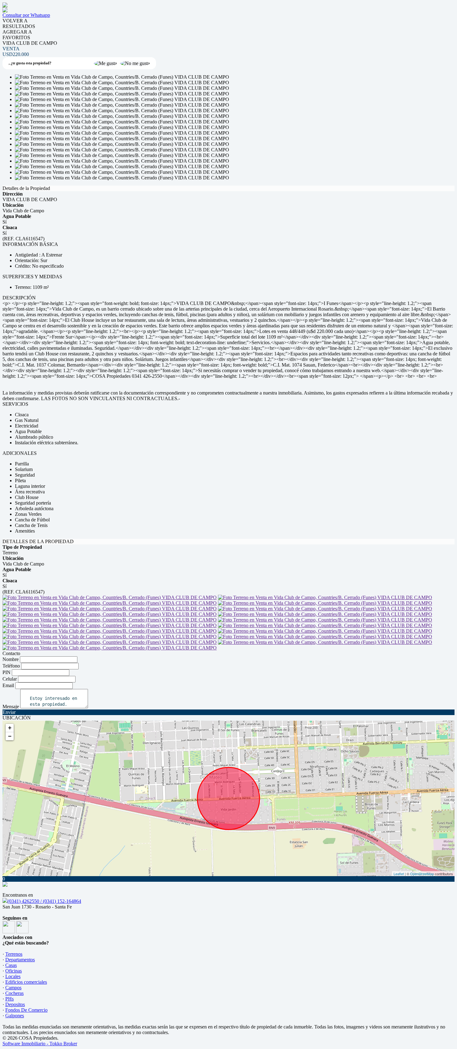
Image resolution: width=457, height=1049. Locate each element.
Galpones (14, 1015)
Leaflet (399, 873)
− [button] (10, 736)
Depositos (15, 1004)
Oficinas (13, 970)
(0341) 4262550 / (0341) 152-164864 (44, 901)
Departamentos (20, 959)
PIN (6, 672)
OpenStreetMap (422, 873)
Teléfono (11, 665)
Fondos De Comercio (26, 1010)
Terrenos (13, 954)
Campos (13, 987)
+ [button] (10, 727)
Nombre (10, 659)
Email (8, 685)
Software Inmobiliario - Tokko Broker (39, 1043)
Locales (13, 976)
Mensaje (10, 706)
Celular (9, 679)
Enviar (9, 712)
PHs (9, 998)
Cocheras (14, 993)
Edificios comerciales (26, 982)
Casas (11, 965)
